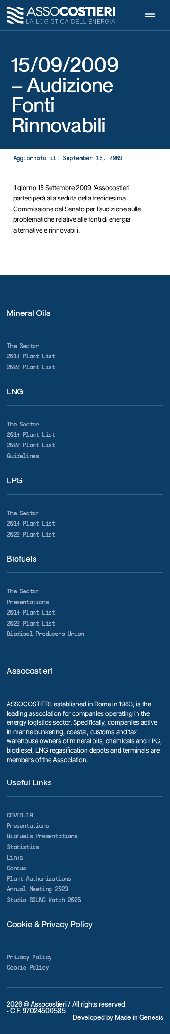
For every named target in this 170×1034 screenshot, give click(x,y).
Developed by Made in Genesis (118, 1017)
